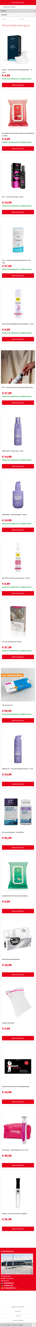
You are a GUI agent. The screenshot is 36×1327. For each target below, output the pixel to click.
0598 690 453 (9, 1283)
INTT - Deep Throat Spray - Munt (12, 197)
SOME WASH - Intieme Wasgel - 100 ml (14, 515)
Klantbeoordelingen (18, 1320)
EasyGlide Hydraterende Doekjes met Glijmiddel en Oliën (18, 134)
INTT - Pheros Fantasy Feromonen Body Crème (17, 387)
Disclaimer (18, 1311)
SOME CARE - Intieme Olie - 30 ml (12, 451)
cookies (21, 1325)
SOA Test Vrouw (7, 705)
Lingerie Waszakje (8, 1023)
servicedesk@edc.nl (8, 1288)
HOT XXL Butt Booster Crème (11, 642)
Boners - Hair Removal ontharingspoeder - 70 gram (17, 71)
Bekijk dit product (18, 85)
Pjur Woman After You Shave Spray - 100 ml (16, 578)
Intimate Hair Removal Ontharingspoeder (16, 1086)
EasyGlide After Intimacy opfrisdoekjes (15, 896)
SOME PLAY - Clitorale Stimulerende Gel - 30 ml (17, 769)
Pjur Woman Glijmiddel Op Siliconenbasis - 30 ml (18, 324)
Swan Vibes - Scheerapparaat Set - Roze (15, 1150)
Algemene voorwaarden (18, 1307)
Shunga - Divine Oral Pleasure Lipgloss (14, 1213)
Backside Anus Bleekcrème (11, 959)
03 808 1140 (8, 1285)
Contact (18, 1316)
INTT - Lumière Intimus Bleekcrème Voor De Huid (16, 261)
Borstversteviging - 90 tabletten (13, 832)
